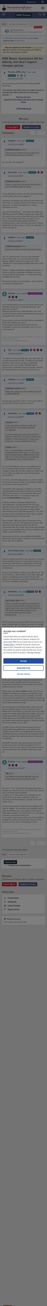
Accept (23, 660)
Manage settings (23, 674)
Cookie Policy (8, 644)
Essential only (23, 667)
